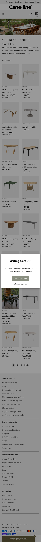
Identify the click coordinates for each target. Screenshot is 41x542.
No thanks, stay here (20, 284)
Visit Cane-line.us (20, 278)
